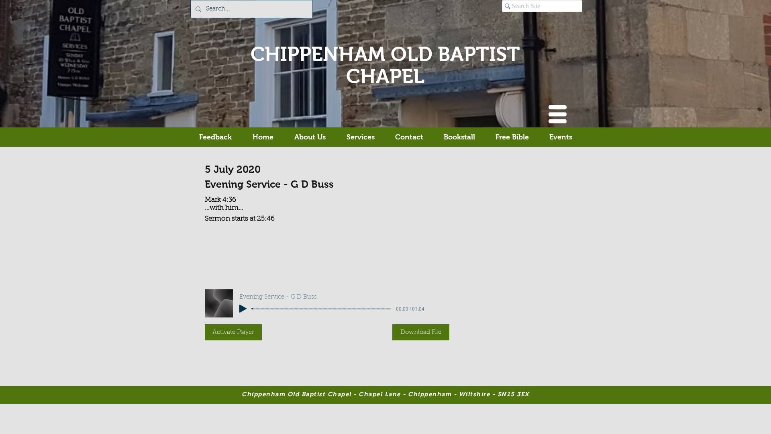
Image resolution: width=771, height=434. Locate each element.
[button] (558, 114)
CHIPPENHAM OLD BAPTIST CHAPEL (385, 65)
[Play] (243, 309)
